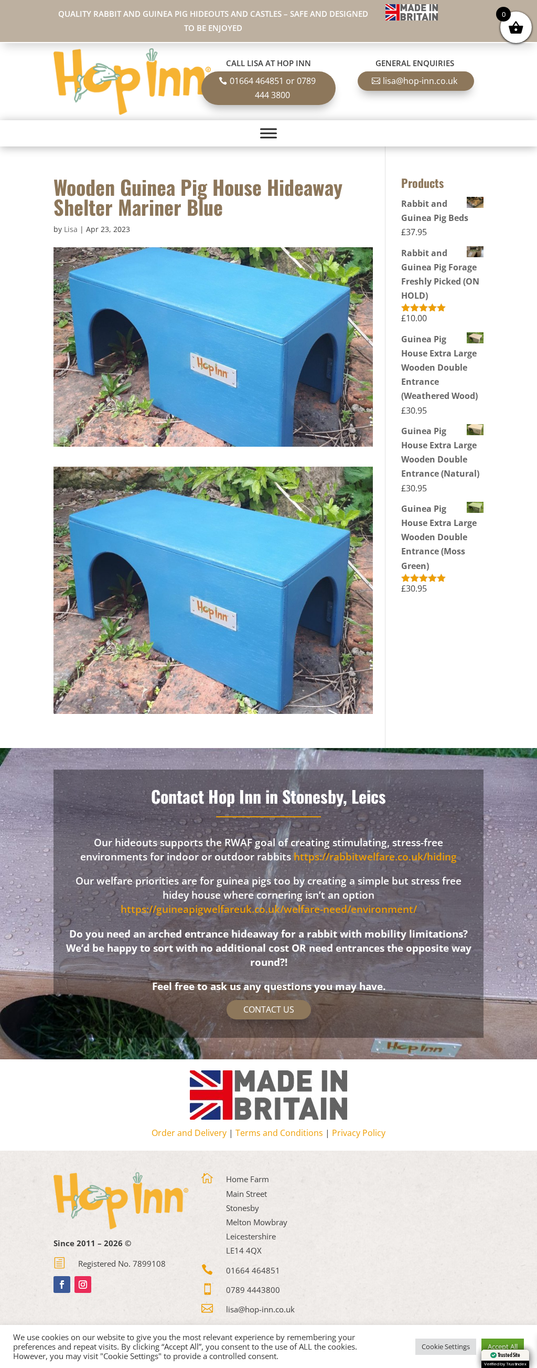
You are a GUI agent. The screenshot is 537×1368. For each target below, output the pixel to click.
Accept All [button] (503, 1346)
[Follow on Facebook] (61, 1284)
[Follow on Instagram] (82, 1284)
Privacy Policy (358, 1133)
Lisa (71, 229)
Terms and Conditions (279, 1133)
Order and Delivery (189, 1133)
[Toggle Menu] (268, 133)
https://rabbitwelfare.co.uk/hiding (375, 857)
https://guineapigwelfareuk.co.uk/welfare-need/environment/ (269, 909)
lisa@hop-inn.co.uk (420, 81)
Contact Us (268, 1009)
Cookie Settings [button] (446, 1346)
